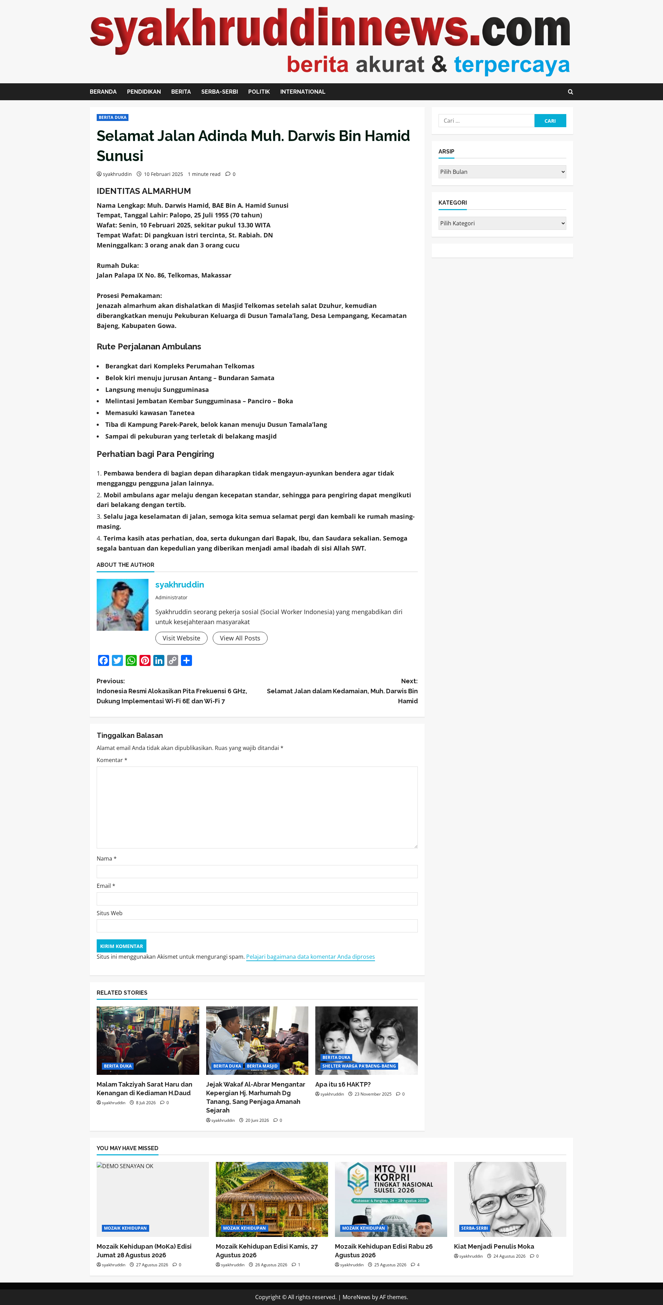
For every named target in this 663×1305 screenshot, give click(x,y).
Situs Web (110, 913)
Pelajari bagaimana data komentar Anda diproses (310, 956)
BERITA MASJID (262, 1066)
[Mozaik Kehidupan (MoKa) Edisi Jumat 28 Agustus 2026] (153, 1199)
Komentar (112, 760)
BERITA (181, 91)
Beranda (103, 91)
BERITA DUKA (112, 117)
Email (106, 886)
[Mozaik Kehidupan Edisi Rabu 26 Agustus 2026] (391, 1199)
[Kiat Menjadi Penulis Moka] (510, 1199)
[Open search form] (570, 91)
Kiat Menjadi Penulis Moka (494, 1246)
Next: (342, 691)
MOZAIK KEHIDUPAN (125, 1228)
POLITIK (259, 91)
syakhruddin (117, 174)
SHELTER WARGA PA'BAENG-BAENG (359, 1066)
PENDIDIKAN (144, 91)
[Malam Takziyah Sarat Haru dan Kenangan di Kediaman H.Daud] (148, 1040)
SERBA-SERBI (219, 91)
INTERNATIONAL (303, 91)
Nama (107, 858)
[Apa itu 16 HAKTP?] (366, 1040)
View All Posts (240, 638)
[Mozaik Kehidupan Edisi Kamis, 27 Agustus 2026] (272, 1199)
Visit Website (181, 638)
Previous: (172, 691)
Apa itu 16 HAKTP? (343, 1084)
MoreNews (357, 1297)
